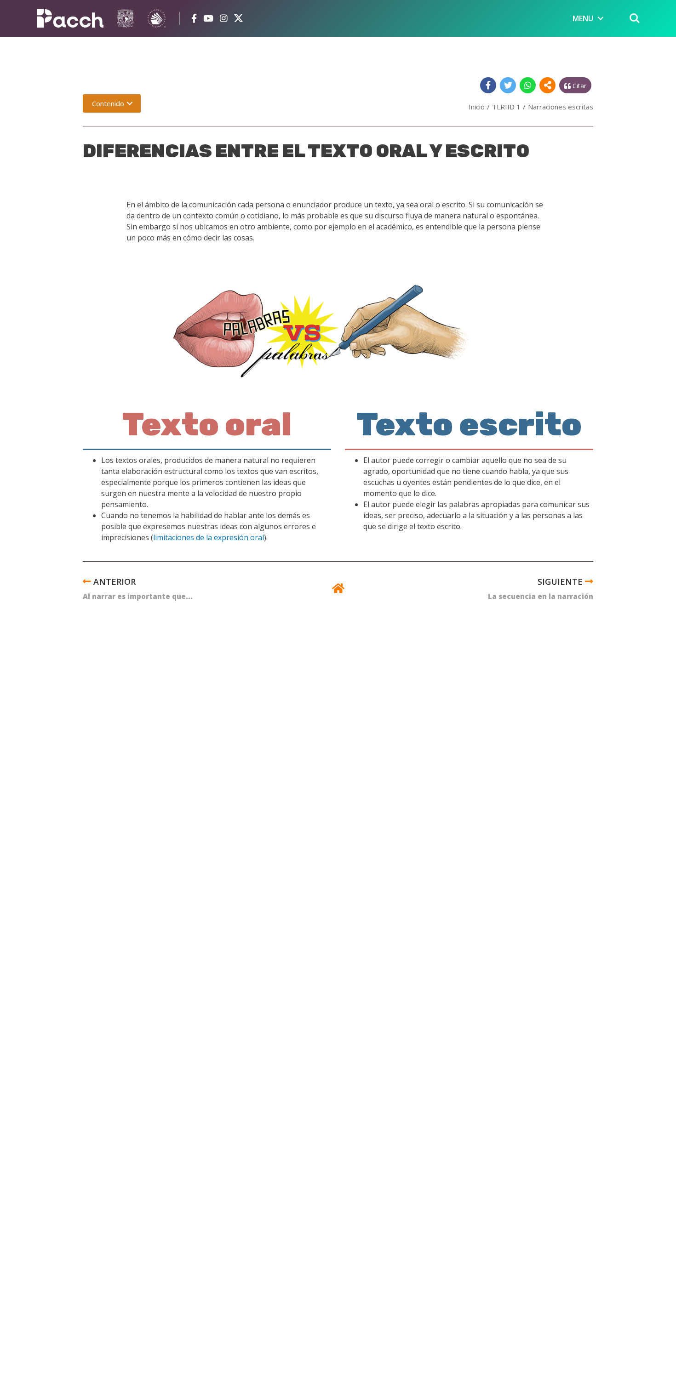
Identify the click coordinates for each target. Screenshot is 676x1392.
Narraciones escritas (560, 106)
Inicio (477, 106)
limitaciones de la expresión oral (208, 537)
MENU (583, 18)
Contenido (108, 103)
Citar (578, 85)
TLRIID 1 (506, 106)
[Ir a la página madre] (338, 589)
